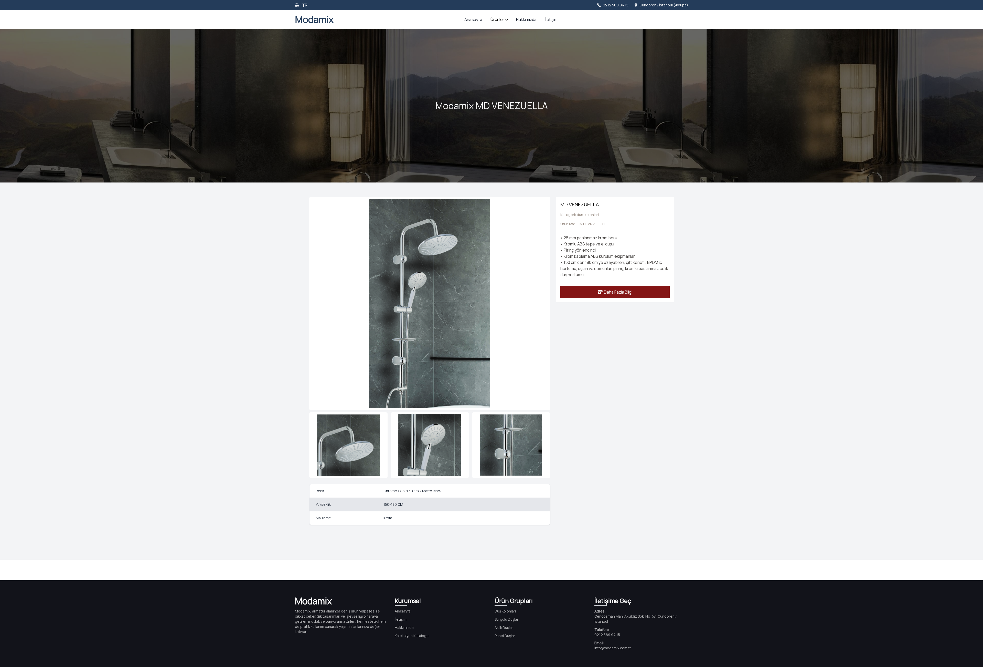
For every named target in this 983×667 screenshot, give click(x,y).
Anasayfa (473, 19)
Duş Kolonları (505, 611)
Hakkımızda (526, 19)
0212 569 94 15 (615, 5)
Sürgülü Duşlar (506, 619)
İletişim (551, 19)
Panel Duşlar (505, 635)
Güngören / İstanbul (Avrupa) (663, 5)
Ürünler (497, 19)
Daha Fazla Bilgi (618, 292)
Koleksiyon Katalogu (412, 635)
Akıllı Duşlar (504, 627)
